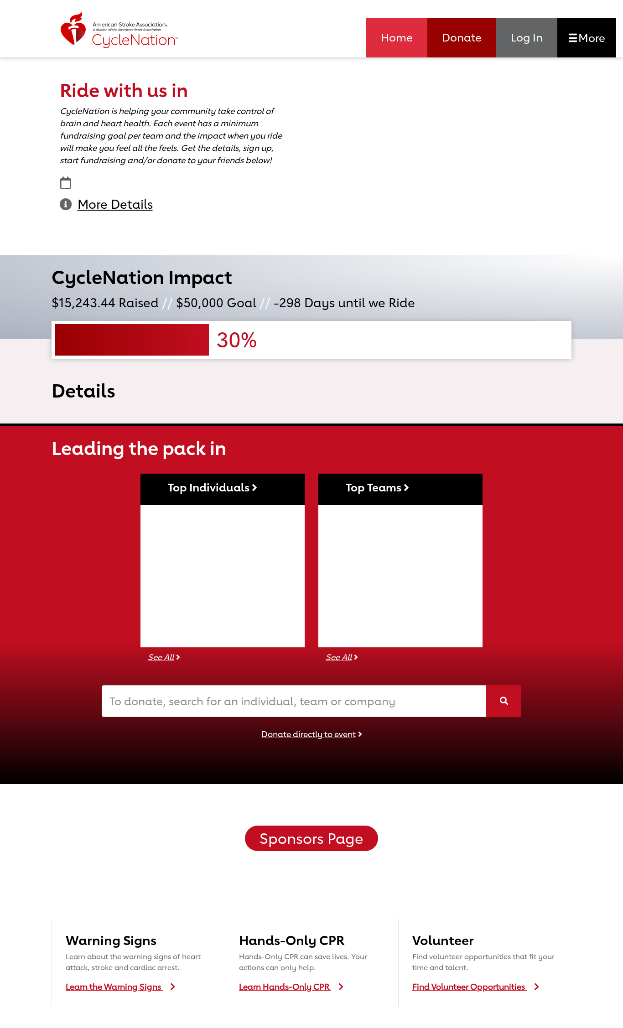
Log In (527, 37)
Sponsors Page (311, 838)
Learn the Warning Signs (114, 987)
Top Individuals (210, 487)
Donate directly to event (308, 734)
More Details (115, 204)
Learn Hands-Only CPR (285, 987)
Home (397, 37)
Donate (462, 37)
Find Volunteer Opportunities (469, 987)
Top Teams (375, 487)
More (590, 37)
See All (161, 657)
